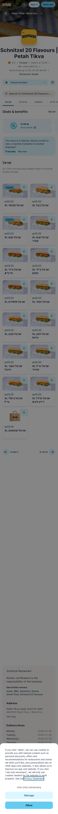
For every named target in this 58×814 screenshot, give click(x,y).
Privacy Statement (34, 778)
